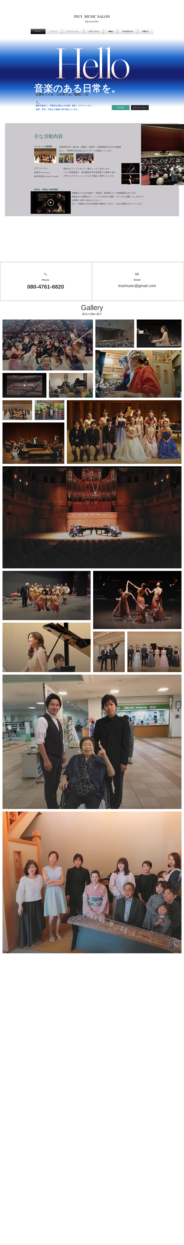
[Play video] (51, 202)
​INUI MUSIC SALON (92, 16)
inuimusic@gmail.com (137, 286)
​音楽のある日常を (92, 21)
